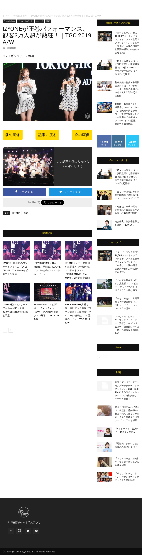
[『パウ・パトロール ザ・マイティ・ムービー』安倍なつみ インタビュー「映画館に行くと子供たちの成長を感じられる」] (104, 320)
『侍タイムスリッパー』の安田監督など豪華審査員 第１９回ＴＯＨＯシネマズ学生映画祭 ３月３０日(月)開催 (127, 67)
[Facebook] (11, 531)
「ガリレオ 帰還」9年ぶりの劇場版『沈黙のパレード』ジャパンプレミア (127, 195)
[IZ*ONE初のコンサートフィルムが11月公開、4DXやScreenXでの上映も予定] (16, 292)
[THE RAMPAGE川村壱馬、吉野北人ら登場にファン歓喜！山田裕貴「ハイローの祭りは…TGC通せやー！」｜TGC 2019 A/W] (78, 292)
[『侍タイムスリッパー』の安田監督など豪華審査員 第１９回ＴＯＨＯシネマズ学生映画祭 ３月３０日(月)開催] (104, 64)
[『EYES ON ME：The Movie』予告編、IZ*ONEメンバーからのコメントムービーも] (47, 250)
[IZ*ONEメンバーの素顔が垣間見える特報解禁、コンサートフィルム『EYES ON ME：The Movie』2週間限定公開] (78, 250)
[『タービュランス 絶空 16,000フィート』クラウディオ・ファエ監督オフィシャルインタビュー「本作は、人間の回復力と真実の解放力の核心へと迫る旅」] (104, 36)
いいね (104, 136)
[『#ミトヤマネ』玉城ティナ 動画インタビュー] (104, 432)
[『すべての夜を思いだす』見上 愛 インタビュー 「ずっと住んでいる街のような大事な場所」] (104, 284)
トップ (6, 15)
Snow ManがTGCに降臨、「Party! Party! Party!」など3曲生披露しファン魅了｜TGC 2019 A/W (47, 312)
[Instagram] (19, 531)
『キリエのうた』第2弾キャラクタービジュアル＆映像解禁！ (127, 461)
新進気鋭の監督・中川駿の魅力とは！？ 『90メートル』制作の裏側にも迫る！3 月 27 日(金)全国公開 (127, 89)
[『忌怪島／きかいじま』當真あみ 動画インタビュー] (104, 447)
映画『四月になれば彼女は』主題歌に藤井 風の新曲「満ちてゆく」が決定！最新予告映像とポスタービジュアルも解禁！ (127, 414)
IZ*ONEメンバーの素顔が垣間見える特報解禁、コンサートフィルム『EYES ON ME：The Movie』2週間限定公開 (78, 270)
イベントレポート (25, 21)
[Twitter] (28, 531)
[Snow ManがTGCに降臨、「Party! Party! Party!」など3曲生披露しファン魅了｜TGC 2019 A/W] (47, 292)
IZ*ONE (16, 213)
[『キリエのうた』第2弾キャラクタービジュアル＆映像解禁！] (104, 462)
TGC (26, 213)
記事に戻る (47, 135)
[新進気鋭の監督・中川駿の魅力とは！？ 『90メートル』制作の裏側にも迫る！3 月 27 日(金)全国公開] (104, 86)
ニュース (39, 21)
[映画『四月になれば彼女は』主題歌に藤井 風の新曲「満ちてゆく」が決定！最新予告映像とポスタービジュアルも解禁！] (104, 410)
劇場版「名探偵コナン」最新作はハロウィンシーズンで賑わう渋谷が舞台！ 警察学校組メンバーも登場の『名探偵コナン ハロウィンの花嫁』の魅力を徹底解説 (127, 114)
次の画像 (82, 135)
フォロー (118, 136)
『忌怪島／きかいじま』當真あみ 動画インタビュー (127, 447)
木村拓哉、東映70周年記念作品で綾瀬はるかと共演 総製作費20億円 (127, 210)
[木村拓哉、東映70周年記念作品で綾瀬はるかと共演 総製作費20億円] (104, 210)
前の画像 (12, 135)
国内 (48, 21)
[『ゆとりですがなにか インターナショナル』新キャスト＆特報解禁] (104, 477)
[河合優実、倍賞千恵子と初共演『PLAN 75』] (104, 225)
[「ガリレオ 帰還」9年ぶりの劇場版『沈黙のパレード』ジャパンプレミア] (104, 195)
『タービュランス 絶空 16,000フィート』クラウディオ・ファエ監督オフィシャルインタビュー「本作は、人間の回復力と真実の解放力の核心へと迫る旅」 (127, 42)
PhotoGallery (19, 15)
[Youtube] (36, 531)
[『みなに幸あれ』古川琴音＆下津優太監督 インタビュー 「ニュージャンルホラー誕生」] (104, 302)
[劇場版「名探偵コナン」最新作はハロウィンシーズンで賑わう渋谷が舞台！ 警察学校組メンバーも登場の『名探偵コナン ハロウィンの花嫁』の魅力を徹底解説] (104, 107)
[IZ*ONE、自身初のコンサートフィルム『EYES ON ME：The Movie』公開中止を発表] (16, 250)
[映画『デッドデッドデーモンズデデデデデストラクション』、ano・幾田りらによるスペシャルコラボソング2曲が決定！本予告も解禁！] (104, 386)
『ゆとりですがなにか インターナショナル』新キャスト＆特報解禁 (127, 476)
